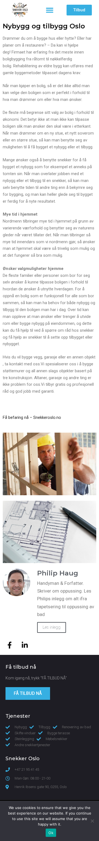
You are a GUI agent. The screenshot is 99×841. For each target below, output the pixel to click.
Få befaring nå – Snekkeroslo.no (32, 417)
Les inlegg (52, 627)
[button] (49, 10)
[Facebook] (9, 645)
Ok (50, 833)
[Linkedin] (25, 645)
